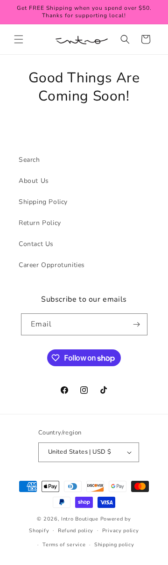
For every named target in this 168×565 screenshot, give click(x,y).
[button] (18, 39)
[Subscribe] (136, 324)
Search (29, 159)
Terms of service (63, 544)
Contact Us (36, 243)
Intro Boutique (79, 518)
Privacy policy (120, 530)
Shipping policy (114, 544)
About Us (34, 180)
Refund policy (75, 530)
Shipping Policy (43, 201)
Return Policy (40, 222)
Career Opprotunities (52, 265)
